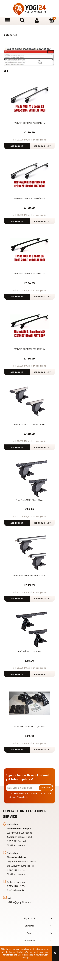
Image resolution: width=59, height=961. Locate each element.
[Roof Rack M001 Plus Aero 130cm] (29, 551)
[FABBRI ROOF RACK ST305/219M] (29, 325)
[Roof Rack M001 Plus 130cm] (29, 476)
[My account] (37, 20)
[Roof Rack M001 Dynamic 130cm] (29, 401)
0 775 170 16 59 (15, 886)
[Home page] (29, 9)
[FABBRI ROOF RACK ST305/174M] (29, 250)
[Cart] (51, 20)
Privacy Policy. (23, 797)
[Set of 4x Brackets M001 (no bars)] (29, 703)
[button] (7, 20)
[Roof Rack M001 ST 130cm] (29, 627)
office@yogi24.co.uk (19, 902)
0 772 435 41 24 (15, 890)
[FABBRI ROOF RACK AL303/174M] (29, 99)
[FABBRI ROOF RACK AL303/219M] (29, 175)
